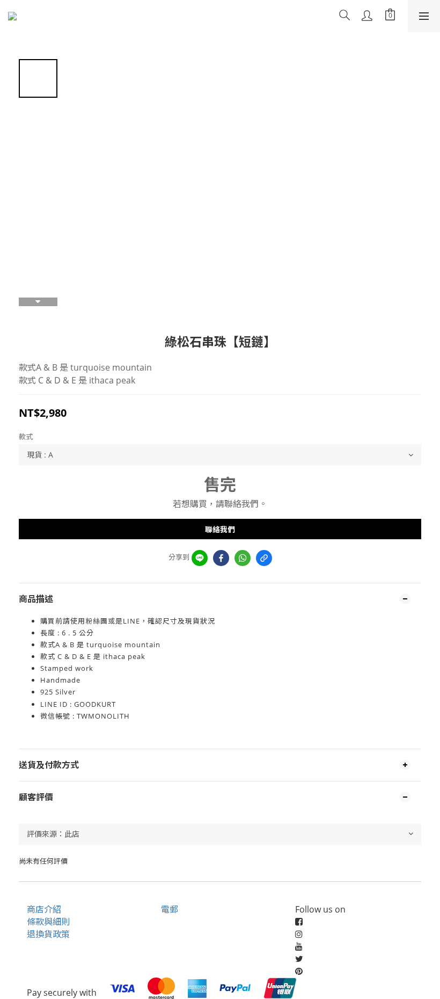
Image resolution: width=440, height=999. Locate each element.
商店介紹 (44, 909)
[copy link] (264, 558)
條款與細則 (48, 922)
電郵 (169, 909)
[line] (200, 558)
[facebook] (221, 558)
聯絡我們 (220, 529)
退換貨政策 (48, 934)
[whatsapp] (242, 558)
